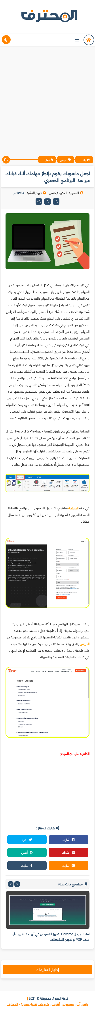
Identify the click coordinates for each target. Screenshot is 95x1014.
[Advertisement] (47, 97)
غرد (24, 839)
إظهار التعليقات (47, 969)
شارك (66, 839)
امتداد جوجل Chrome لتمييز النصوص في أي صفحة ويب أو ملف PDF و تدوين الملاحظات (51, 936)
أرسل (24, 852)
